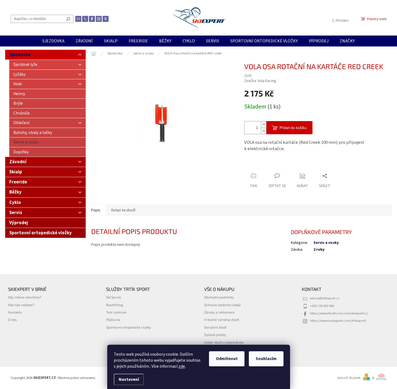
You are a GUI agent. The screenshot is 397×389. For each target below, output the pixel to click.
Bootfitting (114, 305)
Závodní (17, 162)
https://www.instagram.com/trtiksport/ (338, 320)
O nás (12, 319)
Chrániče (21, 113)
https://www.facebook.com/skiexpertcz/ (339, 313)
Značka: (260, 81)
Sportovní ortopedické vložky (40, 233)
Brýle (18, 103)
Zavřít (273, 165)
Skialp (15, 172)
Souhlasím (266, 359)
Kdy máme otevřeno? (24, 297)
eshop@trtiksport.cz (324, 298)
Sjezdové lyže (25, 65)
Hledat (68, 18)
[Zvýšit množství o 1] (263, 124)
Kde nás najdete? (21, 305)
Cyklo (15, 202)
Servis (15, 212)
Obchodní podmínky (219, 297)
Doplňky (21, 152)
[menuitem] (53, 41)
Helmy (19, 94)
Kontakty (15, 312)
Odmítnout (227, 359)
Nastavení (129, 379)
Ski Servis (113, 297)
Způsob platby (215, 334)
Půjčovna (113, 319)
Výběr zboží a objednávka (223, 342)
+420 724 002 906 (322, 305)
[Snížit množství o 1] (263, 131)
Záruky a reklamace (219, 312)
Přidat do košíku (293, 127)
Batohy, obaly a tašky (32, 133)
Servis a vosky (25, 142)
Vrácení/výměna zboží (221, 319)
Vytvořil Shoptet (348, 377)
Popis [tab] (95, 210)
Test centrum (116, 312)
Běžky (15, 192)
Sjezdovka (20, 54)
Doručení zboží (215, 327)
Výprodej (18, 223)
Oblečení (21, 123)
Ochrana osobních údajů (222, 305)
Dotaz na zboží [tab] (123, 210)
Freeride (18, 182)
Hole (17, 84)
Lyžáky (19, 74)
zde (181, 366)
